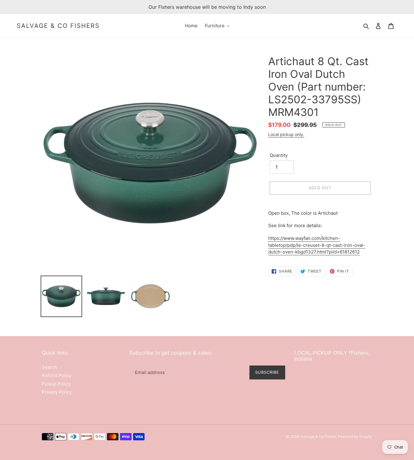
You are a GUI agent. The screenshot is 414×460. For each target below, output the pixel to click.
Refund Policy (57, 375)
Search (49, 367)
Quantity (279, 155)
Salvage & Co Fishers (58, 25)
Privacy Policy (57, 392)
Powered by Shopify (355, 436)
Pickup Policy (56, 384)
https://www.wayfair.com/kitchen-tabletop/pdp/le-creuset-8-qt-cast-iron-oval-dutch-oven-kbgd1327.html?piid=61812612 (316, 245)
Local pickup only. (286, 134)
